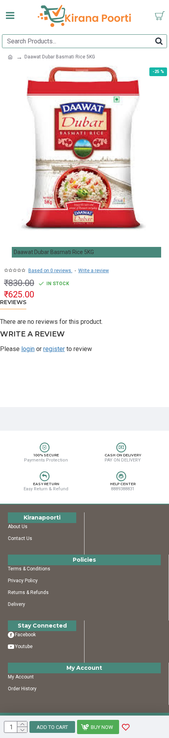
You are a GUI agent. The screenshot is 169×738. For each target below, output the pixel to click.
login (28, 349)
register (54, 349)
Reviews (13, 302)
